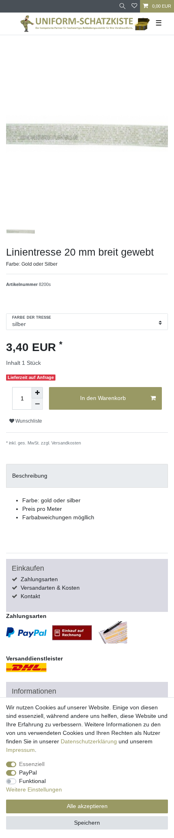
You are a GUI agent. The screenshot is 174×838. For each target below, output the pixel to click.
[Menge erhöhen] (37, 392)
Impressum (20, 750)
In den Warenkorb (103, 398)
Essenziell (32, 764)
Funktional (32, 781)
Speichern (87, 822)
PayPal (28, 772)
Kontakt (30, 596)
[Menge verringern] (37, 404)
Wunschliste (28, 421)
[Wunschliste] (134, 6)
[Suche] (122, 6)
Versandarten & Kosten (50, 587)
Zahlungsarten (39, 579)
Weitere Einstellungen (34, 789)
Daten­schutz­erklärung (89, 741)
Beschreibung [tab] (29, 475)
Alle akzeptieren (87, 806)
